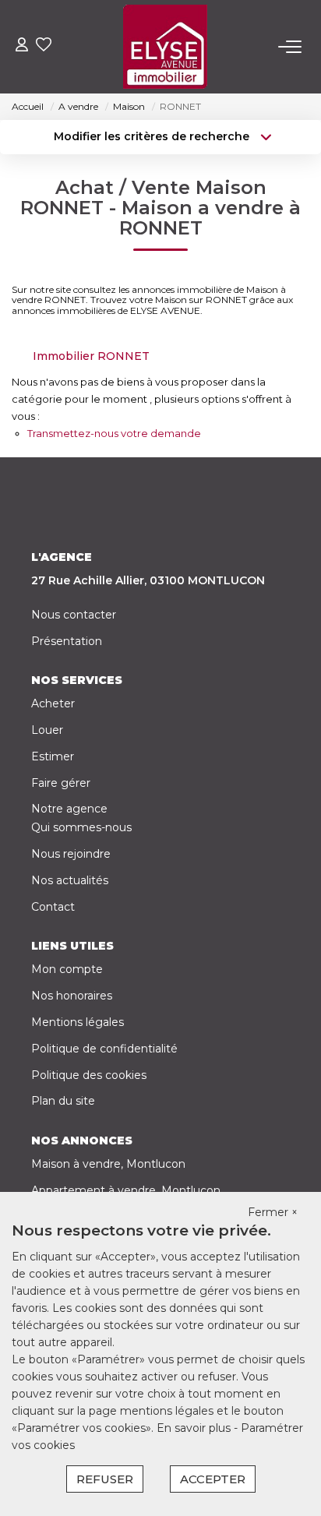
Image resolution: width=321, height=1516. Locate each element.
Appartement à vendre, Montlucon (125, 1190)
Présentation (66, 641)
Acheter (53, 703)
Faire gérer (60, 783)
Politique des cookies (88, 1075)
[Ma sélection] (43, 46)
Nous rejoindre (71, 854)
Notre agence (69, 809)
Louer (47, 730)
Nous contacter (73, 615)
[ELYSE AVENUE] (165, 46)
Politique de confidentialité (104, 1049)
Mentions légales (77, 1022)
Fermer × (273, 1212)
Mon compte (67, 969)
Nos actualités (69, 880)
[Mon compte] (22, 46)
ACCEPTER (212, 1479)
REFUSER (104, 1479)
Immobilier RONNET (91, 356)
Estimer (52, 756)
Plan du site (63, 1101)
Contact (53, 907)
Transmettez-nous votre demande (114, 433)
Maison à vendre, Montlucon (108, 1164)
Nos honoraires (71, 996)
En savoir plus (195, 1428)
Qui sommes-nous (81, 827)
